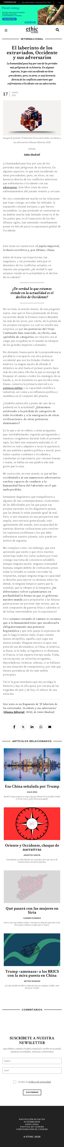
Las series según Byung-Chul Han (36, 2)
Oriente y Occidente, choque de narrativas (32, 847)
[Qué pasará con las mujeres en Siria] (32, 886)
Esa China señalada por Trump (32, 786)
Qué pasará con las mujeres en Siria (32, 910)
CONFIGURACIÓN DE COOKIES (32, 1129)
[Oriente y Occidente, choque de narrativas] (32, 823)
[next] (59, 2)
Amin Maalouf (32, 154)
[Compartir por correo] (50, 727)
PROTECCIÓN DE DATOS (32, 1119)
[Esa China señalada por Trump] (32, 764)
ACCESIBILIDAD (32, 1122)
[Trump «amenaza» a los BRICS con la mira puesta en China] (32, 949)
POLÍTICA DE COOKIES (32, 1127)
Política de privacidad (39, 1081)
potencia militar (13, 388)
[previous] (19, 2)
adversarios (10, 187)
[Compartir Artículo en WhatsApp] (41, 727)
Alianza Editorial (14, 712)
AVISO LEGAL (32, 1124)
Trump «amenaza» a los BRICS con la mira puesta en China (32, 973)
